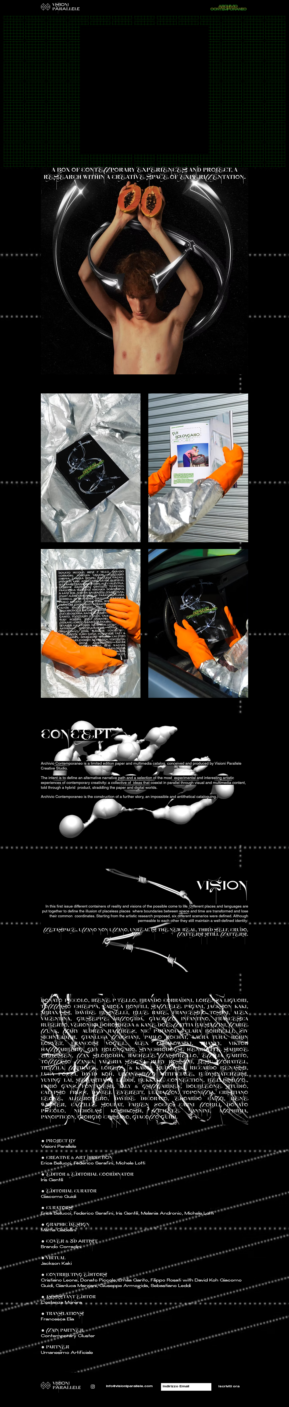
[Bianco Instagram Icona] (92, 1386)
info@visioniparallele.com (129, 1386)
